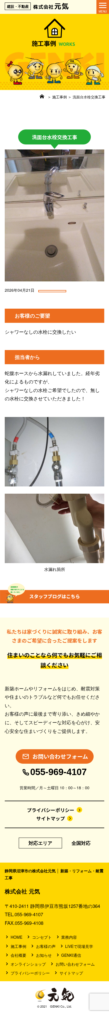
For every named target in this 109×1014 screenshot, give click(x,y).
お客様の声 (46, 946)
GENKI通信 (71, 955)
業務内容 (69, 937)
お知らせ (44, 955)
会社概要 (18, 955)
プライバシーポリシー (50, 809)
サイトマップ (50, 818)
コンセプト (42, 937)
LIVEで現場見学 (79, 946)
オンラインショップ (28, 964)
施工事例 (59, 96)
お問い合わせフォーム (75, 964)
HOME (16, 937)
